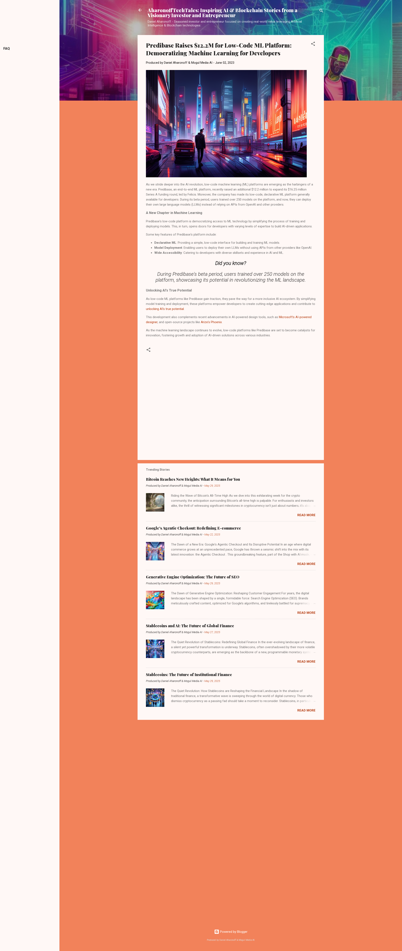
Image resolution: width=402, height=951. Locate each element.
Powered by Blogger (233, 932)
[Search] (321, 11)
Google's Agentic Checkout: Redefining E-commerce (193, 528)
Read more (306, 515)
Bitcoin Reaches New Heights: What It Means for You (193, 479)
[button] (313, 44)
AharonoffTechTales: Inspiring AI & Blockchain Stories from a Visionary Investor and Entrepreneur (223, 12)
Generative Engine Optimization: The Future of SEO (192, 576)
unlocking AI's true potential (165, 309)
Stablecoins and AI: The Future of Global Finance (190, 625)
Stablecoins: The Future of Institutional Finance (189, 674)
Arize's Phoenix (211, 322)
